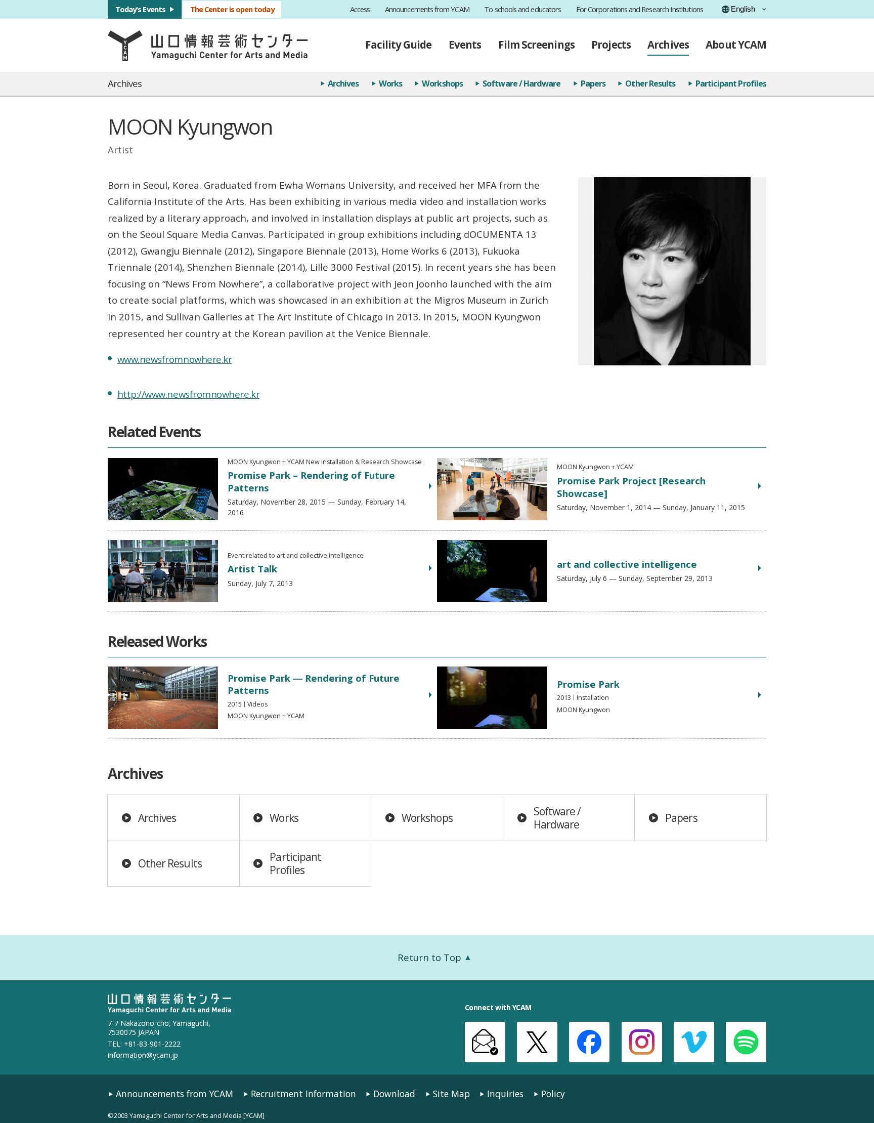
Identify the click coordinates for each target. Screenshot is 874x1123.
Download (394, 1094)
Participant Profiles (730, 83)
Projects (611, 44)
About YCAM (736, 44)
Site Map (451, 1094)
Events (465, 44)
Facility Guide (398, 44)
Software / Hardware (521, 83)
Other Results (650, 83)
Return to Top (429, 957)
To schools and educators (522, 9)
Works (390, 83)
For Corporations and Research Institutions (639, 9)
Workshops (442, 83)
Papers (593, 83)
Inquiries (505, 1094)
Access (360, 9)
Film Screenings (536, 44)
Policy (553, 1094)
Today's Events (140, 9)
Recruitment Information (303, 1094)
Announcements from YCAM (427, 9)
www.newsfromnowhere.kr (174, 359)
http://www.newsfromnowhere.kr (188, 394)
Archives (668, 44)
